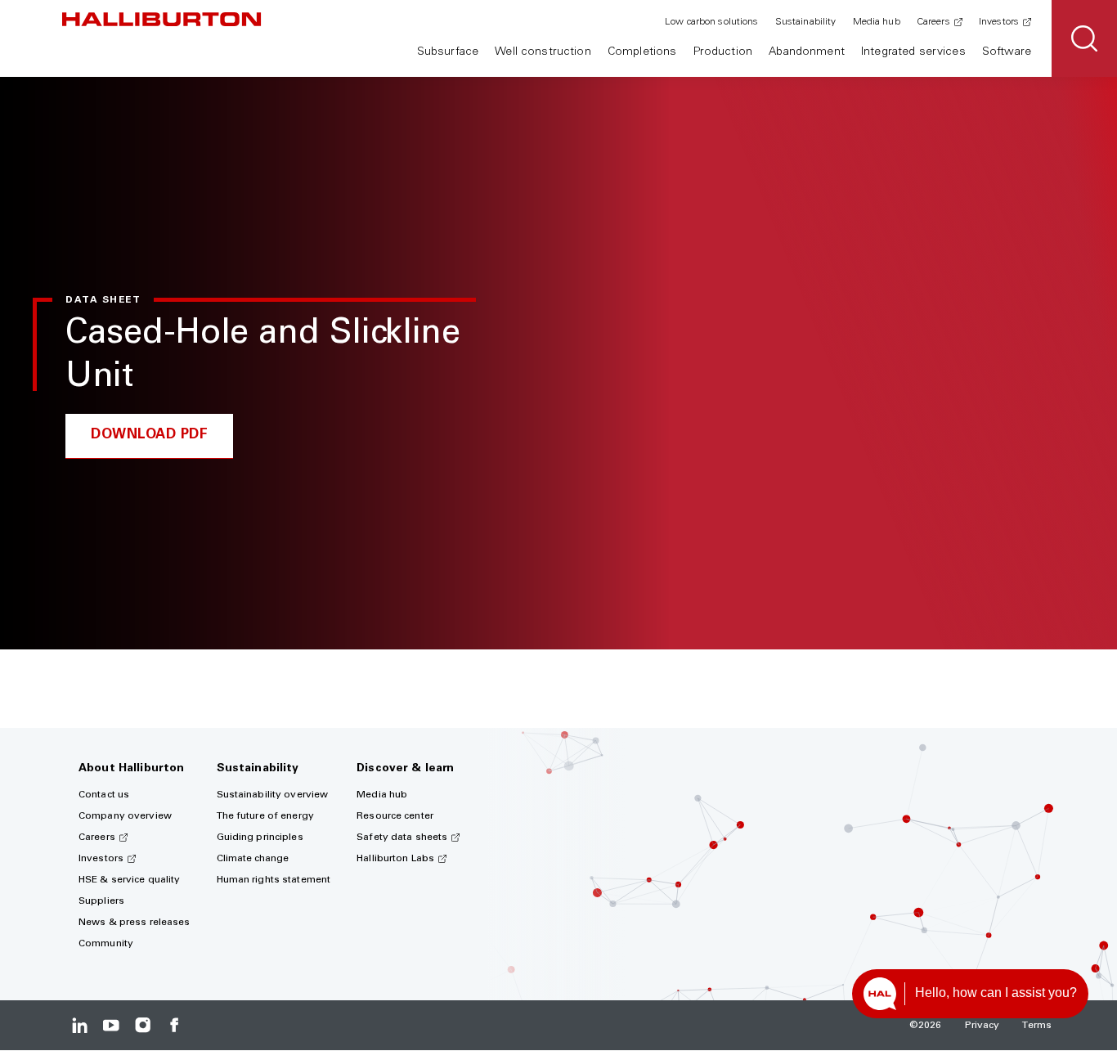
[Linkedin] (79, 1025)
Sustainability (806, 22)
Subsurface (447, 52)
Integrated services (913, 52)
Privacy (982, 1026)
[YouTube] (110, 1025)
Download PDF (149, 435)
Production (722, 52)
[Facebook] (173, 1025)
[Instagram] (142, 1025)
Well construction (542, 52)
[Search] (1084, 38)
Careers (933, 22)
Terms (1037, 1026)
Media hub (876, 22)
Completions (642, 52)
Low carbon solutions (711, 22)
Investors (999, 22)
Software (1006, 52)
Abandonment (807, 52)
